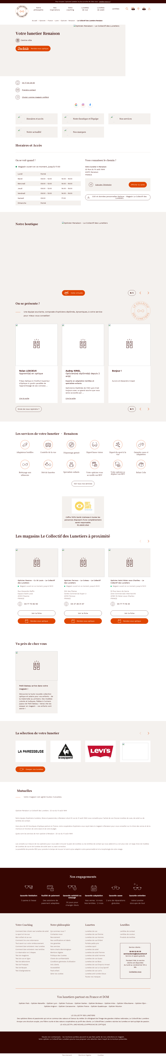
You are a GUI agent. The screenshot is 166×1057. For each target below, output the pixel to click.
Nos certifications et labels (60, 940)
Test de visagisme (22, 955)
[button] (144, 9)
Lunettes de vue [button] (85, 9)
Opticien (42, 20)
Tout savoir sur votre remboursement (30, 943)
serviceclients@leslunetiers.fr (135, 954)
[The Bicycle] (135, 751)
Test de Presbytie (22, 965)
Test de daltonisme (23, 961)
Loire (57, 20)
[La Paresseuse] (31, 751)
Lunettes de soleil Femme (95, 952)
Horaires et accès (35, 118)
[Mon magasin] (138, 9)
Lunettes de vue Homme (94, 937)
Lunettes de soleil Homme (95, 955)
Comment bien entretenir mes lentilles (30, 949)
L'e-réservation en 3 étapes (26, 952)
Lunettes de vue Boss (93, 961)
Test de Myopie (21, 968)
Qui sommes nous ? (58, 931)
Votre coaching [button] (70, 9)
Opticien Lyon (52, 1003)
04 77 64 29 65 (28, 83)
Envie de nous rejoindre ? (28, 409)
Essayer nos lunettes (34, 769)
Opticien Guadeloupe (99, 1006)
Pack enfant (54, 971)
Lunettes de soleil (92, 949)
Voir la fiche (37, 613)
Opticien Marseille (38, 1003)
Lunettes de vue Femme (94, 934)
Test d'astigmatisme (23, 971)
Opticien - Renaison (68, 20)
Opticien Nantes (81, 1003)
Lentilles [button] (115, 9)
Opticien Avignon (50, 1006)
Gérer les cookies (56, 974)
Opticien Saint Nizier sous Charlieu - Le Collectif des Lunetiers (127, 581)
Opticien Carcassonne (67, 1006)
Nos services (125, 118)
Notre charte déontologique (60, 949)
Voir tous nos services (83, 484)
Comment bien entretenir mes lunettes (30, 946)
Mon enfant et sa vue (23, 937)
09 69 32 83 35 (135, 951)
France (50, 20)
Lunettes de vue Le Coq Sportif (97, 968)
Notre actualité (34, 132)
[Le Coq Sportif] (65, 751)
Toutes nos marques (92, 977)
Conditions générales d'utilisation (62, 961)
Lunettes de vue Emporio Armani (97, 965)
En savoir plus (83, 525)
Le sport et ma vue (23, 934)
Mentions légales (56, 952)
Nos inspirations (55, 9)
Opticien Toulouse (66, 1003)
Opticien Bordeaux (96, 1003)
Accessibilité (55, 968)
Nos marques (79, 132)
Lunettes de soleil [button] (100, 9)
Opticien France (83, 1006)
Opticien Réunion (115, 1006)
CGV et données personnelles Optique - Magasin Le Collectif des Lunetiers (119, 197)
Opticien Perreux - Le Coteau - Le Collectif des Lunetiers (82, 581)
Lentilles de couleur (127, 934)
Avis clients (54, 965)
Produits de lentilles (127, 937)
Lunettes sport (90, 946)
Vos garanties (55, 943)
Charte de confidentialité (59, 958)
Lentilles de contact (127, 931)
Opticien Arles (110, 1003)
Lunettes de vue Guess (93, 958)
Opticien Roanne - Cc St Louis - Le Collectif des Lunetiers (36, 581)
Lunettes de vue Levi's (93, 971)
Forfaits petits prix (92, 943)
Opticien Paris (24, 1003)
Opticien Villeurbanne (125, 1003)
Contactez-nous (56, 934)
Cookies (101, 1055)
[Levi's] (100, 751)
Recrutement (55, 937)
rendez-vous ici (104, 1)
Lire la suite (24, 398)
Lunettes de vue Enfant (94, 940)
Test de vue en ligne (23, 958)
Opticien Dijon (140, 1003)
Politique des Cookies (58, 955)
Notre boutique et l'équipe (85, 118)
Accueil (34, 20)
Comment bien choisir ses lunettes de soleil (32, 931)
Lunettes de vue (91, 931)
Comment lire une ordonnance (27, 940)
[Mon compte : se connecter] (149, 9)
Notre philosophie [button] (38, 9)
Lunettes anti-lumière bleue (95, 974)
